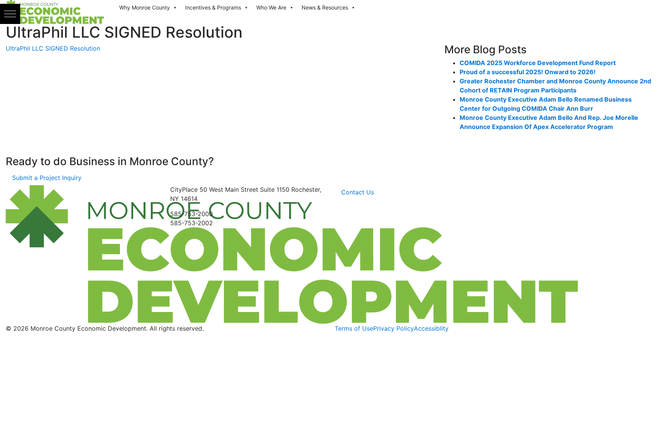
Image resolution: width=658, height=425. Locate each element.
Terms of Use (354, 328)
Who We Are (271, 7)
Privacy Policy (393, 328)
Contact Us (357, 192)
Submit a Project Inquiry (46, 177)
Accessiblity (431, 328)
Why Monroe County (144, 7)
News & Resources (325, 7)
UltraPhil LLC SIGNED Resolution (53, 48)
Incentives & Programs (213, 7)
